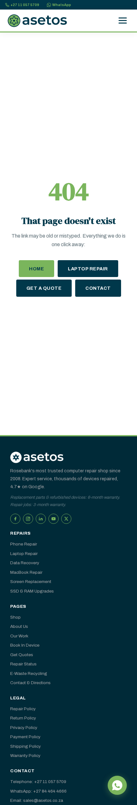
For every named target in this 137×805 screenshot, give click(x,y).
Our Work (19, 636)
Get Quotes (21, 654)
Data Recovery (24, 562)
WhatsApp (61, 5)
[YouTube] (53, 519)
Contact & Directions (30, 682)
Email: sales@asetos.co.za (36, 800)
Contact (98, 288)
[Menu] (122, 20)
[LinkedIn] (41, 519)
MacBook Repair (26, 572)
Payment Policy (25, 736)
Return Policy (23, 718)
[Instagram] (28, 519)
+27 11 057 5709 (25, 5)
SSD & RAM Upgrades (32, 591)
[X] (66, 519)
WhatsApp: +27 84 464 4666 (38, 791)
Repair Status (23, 664)
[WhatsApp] (117, 785)
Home (36, 268)
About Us (19, 626)
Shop (15, 617)
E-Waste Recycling (28, 673)
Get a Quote (44, 288)
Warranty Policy (25, 755)
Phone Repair (23, 544)
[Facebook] (15, 519)
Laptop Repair (88, 268)
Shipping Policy (25, 746)
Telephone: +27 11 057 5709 (38, 781)
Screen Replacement (30, 581)
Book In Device (25, 645)
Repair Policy (23, 708)
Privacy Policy (23, 727)
